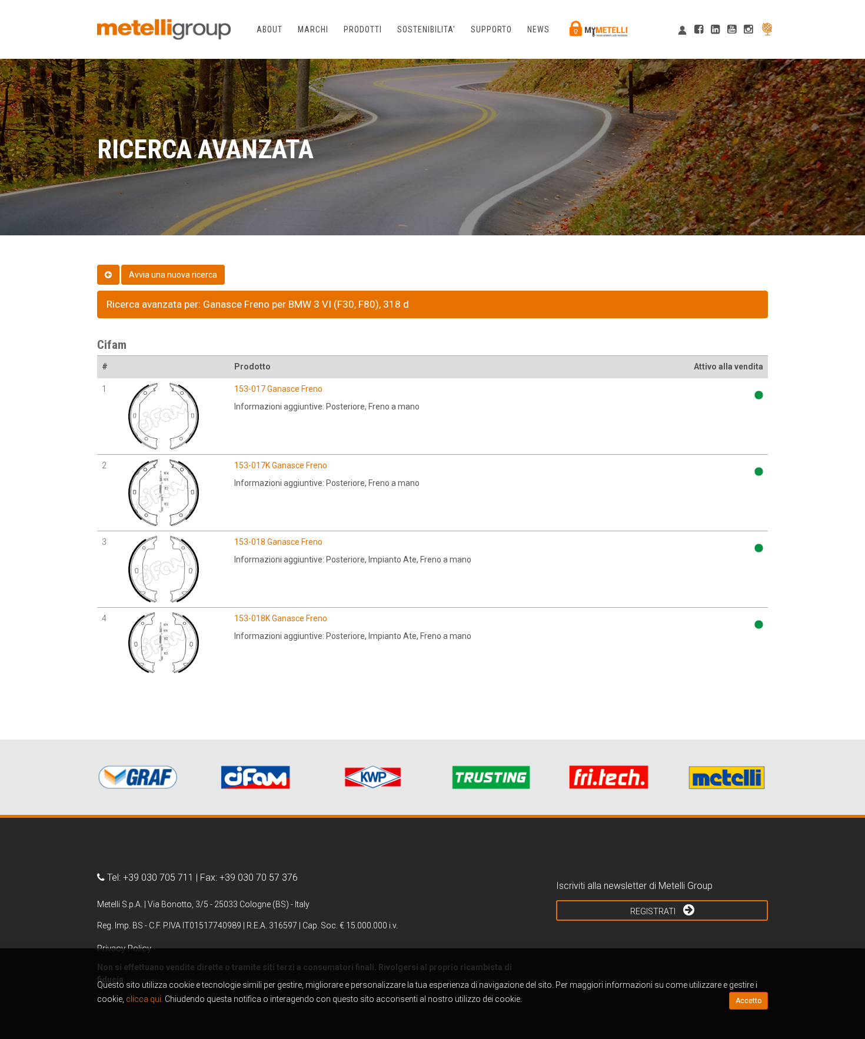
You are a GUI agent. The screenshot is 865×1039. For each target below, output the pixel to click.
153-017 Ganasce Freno (278, 389)
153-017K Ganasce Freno (280, 465)
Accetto (748, 1001)
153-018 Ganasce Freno (278, 542)
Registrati (653, 911)
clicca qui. (144, 999)
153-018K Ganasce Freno (280, 618)
